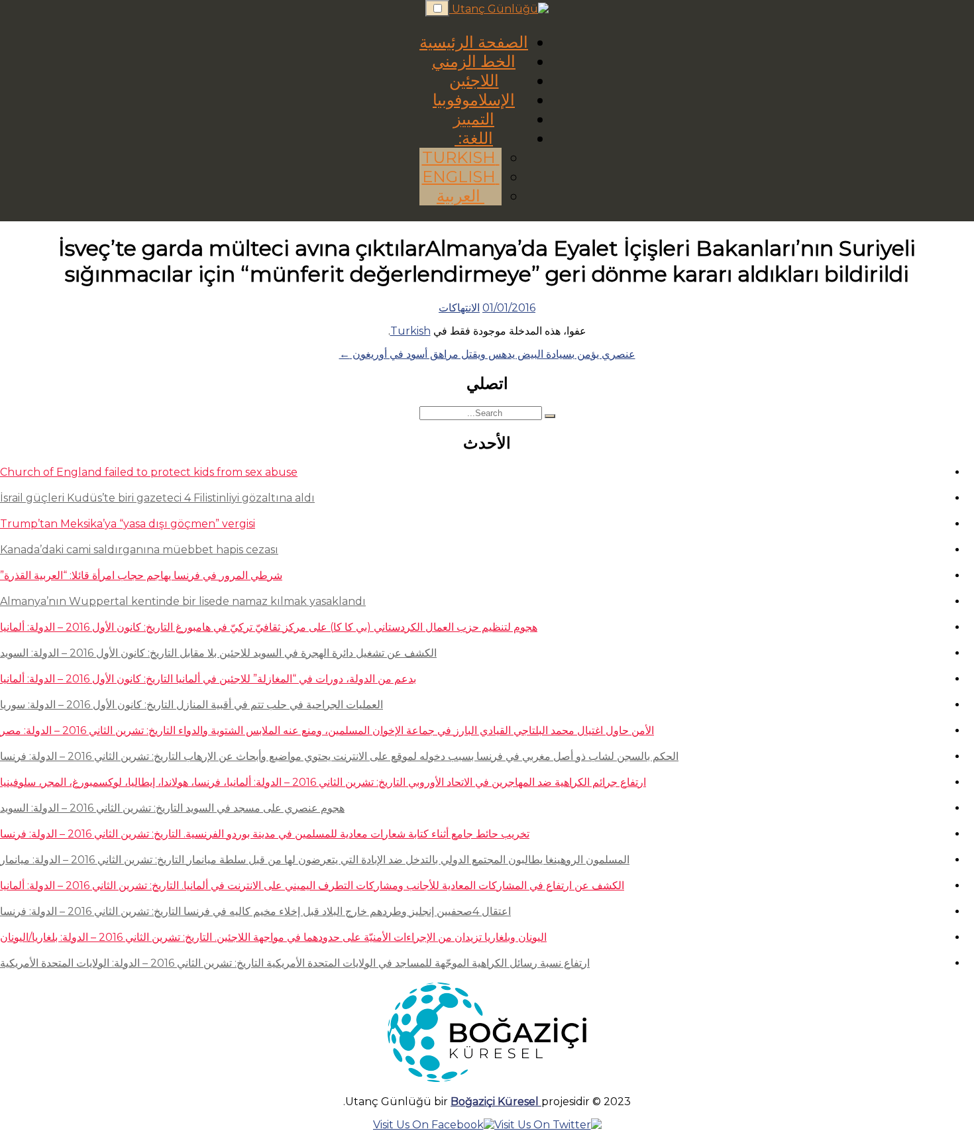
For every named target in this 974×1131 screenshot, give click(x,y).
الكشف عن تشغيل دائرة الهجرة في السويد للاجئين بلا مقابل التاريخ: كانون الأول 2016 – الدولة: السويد (218, 653)
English (461, 176)
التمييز (473, 119)
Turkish (461, 157)
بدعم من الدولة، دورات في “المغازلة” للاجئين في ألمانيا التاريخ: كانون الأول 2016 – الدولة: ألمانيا (208, 679)
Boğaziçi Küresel (496, 1101)
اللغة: (474, 138)
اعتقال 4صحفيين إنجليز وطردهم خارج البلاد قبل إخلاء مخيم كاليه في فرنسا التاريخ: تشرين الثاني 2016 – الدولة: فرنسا (255, 911)
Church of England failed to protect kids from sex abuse (149, 472)
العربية (460, 195)
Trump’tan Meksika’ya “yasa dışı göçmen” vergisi (127, 523)
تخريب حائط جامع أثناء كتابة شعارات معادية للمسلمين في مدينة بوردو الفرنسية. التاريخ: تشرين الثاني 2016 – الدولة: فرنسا (264, 834)
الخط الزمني (473, 61)
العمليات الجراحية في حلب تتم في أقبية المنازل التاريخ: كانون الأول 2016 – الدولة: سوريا (191, 704)
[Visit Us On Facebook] (433, 1124)
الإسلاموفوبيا (474, 99)
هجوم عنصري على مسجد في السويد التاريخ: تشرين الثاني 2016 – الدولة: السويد (172, 808)
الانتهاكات (459, 307)
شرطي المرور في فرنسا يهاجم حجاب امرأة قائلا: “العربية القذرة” (141, 575)
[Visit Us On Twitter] (548, 1124)
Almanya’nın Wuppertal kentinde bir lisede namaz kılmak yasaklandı (183, 601)
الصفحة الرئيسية (473, 42)
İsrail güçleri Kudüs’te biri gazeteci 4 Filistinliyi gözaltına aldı (157, 498)
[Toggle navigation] (437, 8)
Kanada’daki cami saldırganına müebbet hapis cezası (139, 549)
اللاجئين (474, 80)
